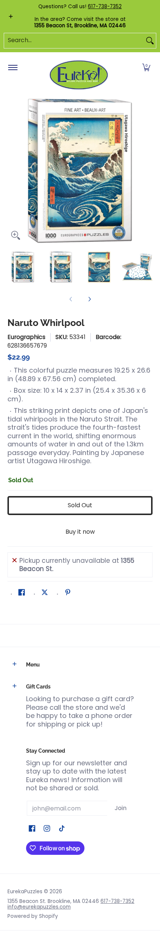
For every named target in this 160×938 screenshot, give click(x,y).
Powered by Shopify (32, 916)
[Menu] (12, 68)
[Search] (150, 40)
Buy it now (80, 531)
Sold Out (80, 505)
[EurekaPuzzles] (79, 75)
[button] (146, 68)
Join (121, 808)
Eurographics (26, 337)
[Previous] (12, 171)
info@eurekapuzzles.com (39, 906)
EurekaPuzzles (24, 891)
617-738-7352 (105, 6)
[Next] (147, 171)
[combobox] (74, 40)
